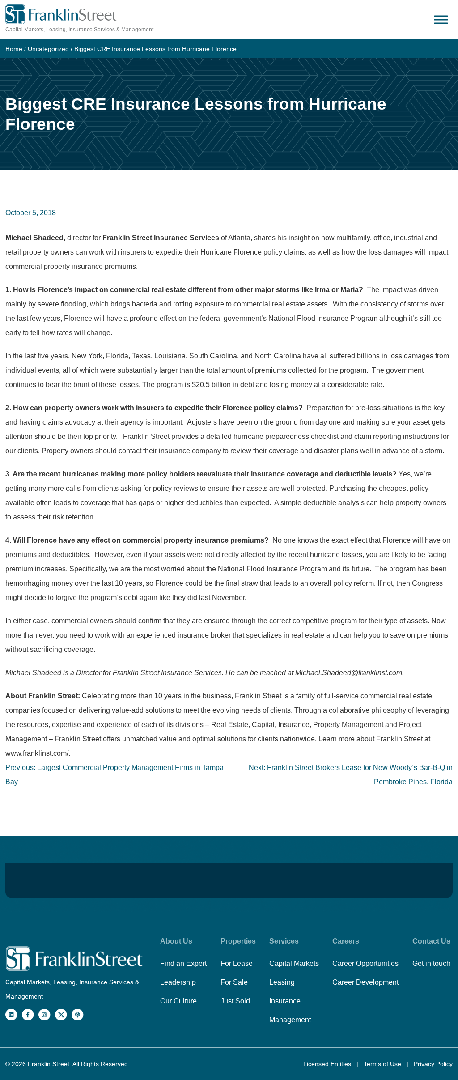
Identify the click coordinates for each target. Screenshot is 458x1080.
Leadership (178, 982)
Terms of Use (383, 1063)
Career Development (365, 982)
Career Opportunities (365, 963)
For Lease (237, 963)
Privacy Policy (433, 1063)
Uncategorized (48, 48)
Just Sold (235, 1001)
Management (290, 1020)
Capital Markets (294, 963)
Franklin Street (48, 1063)
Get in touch (431, 963)
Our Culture (178, 1001)
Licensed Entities (328, 1063)
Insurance (285, 1001)
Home (13, 48)
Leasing (282, 982)
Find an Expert (183, 963)
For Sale (234, 982)
